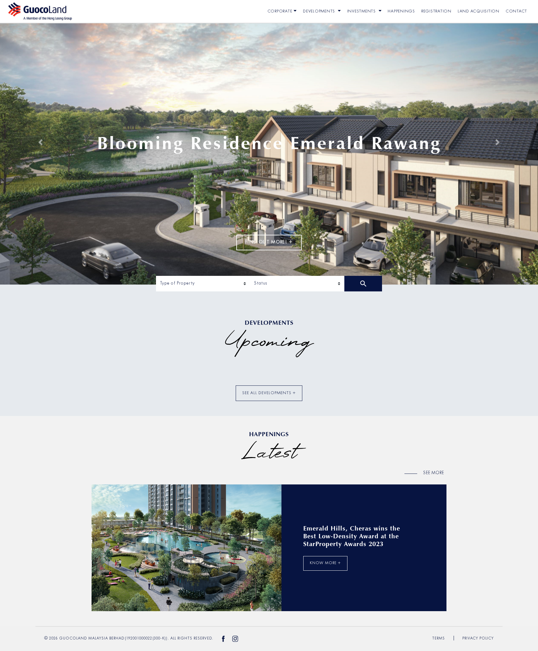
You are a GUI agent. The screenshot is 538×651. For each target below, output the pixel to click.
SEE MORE (433, 473)
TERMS (438, 638)
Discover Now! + (268, 258)
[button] (40, 142)
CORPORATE (279, 11)
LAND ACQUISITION (478, 11)
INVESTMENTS (362, 11)
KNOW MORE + (325, 563)
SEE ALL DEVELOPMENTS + (269, 393)
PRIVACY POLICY (478, 638)
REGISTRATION (436, 11)
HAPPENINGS (401, 11)
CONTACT (516, 11)
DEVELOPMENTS (319, 11)
